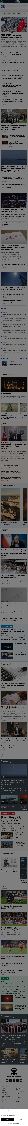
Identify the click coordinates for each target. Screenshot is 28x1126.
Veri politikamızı (4, 1115)
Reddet (20, 1119)
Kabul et (7, 1119)
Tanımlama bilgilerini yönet (14, 1123)
